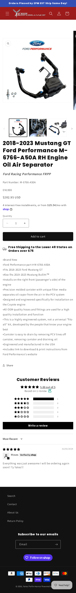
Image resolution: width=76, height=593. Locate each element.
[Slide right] (72, 129)
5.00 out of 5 (47, 387)
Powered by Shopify (51, 586)
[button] (7, 14)
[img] (11, 449)
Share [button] (9, 365)
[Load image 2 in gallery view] (38, 128)
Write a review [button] (38, 425)
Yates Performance (32, 586)
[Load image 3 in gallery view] (58, 128)
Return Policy (15, 521)
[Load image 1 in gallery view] (18, 128)
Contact (12, 504)
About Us (12, 512)
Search (11, 496)
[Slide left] (4, 129)
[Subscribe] (56, 544)
